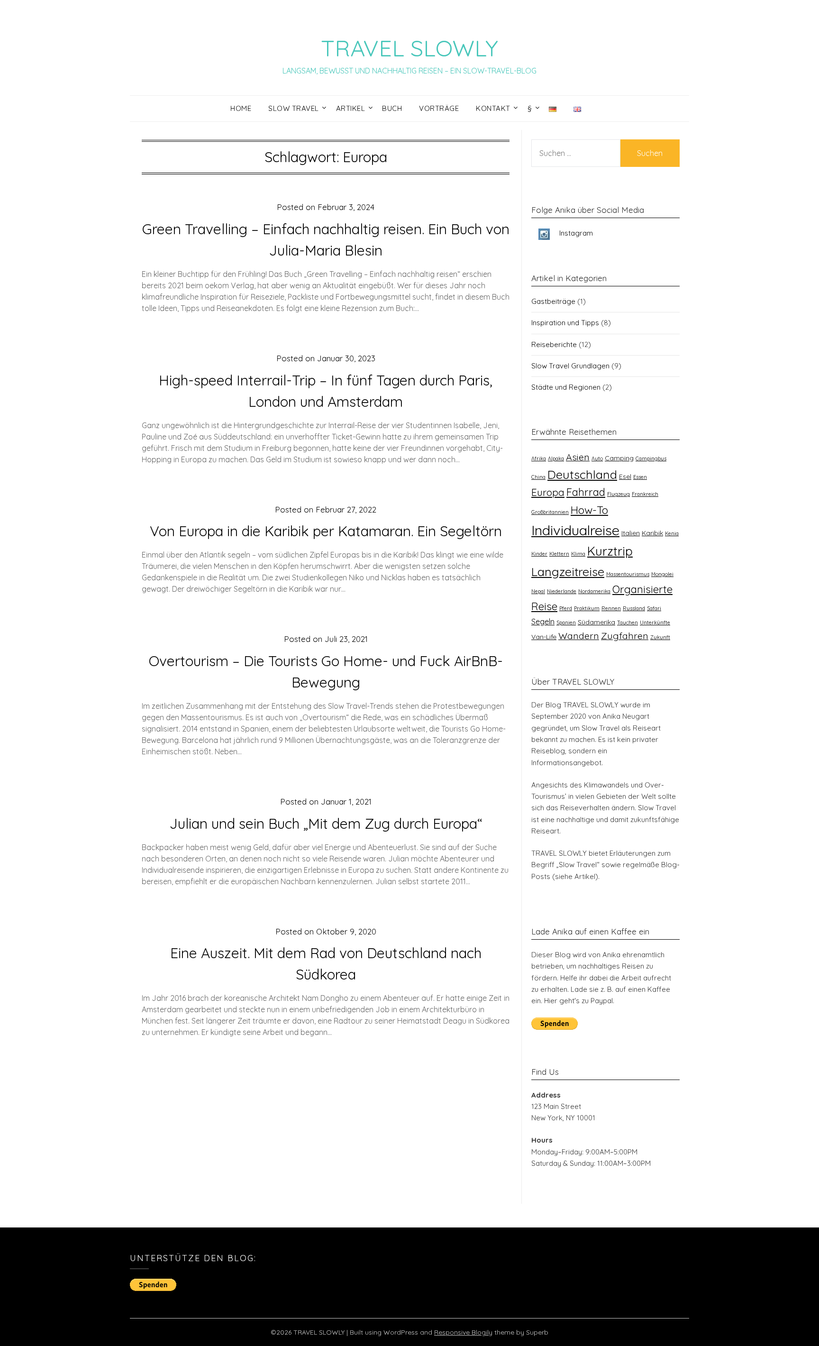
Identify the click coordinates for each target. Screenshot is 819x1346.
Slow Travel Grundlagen (570, 365)
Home (240, 108)
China (538, 477)
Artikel (350, 108)
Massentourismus (627, 574)
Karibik (652, 533)
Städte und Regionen (566, 387)
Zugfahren (624, 635)
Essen (640, 477)
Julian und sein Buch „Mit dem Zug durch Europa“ (326, 824)
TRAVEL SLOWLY (409, 48)
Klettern (559, 553)
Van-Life (543, 636)
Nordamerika (594, 591)
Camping (619, 458)
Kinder (539, 553)
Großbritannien (550, 512)
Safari (654, 608)
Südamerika (596, 622)
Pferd (565, 608)
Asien (578, 457)
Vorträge (439, 108)
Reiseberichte (554, 344)
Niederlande (561, 591)
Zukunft (660, 637)
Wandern (578, 635)
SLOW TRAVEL (293, 108)
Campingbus (651, 458)
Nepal (538, 591)
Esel (625, 476)
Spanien (566, 622)
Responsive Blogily (463, 1332)
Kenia (672, 533)
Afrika (538, 458)
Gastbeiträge (553, 301)
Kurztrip (610, 551)
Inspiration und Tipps (565, 322)
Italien (630, 533)
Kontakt (493, 108)
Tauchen (627, 622)
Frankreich (645, 494)
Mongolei (662, 574)
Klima (578, 553)
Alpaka (556, 458)
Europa (547, 492)
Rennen (611, 608)
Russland (634, 608)
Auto (597, 458)
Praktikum (587, 608)
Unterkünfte (655, 622)
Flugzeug (618, 494)
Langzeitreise (567, 571)
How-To (589, 510)
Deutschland (582, 474)
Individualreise (575, 530)
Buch (392, 108)
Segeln (543, 621)
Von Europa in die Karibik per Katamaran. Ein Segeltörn (326, 531)
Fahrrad (585, 492)
